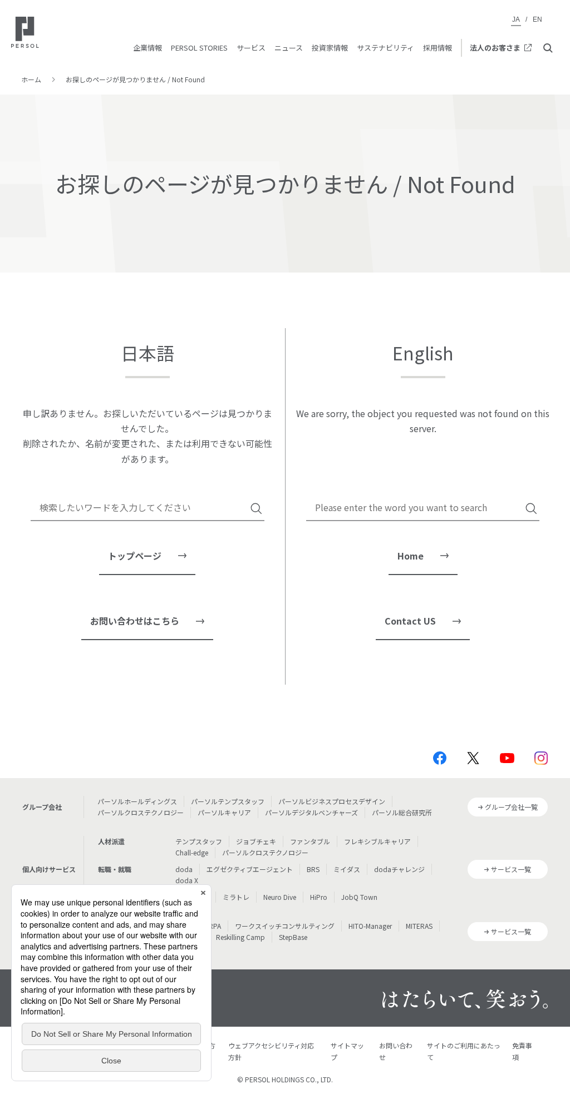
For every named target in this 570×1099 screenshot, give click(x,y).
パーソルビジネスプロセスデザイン (331, 801)
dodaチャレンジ (399, 869)
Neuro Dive (279, 897)
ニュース (288, 47)
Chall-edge (191, 852)
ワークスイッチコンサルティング (285, 925)
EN (537, 19)
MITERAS (419, 925)
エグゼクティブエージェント (250, 869)
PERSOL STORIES (199, 47)
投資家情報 (330, 47)
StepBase (293, 937)
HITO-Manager (370, 925)
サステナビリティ (385, 47)
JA (516, 19)
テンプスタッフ (198, 841)
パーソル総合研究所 (402, 812)
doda (184, 869)
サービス (251, 47)
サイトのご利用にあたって (463, 1051)
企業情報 (147, 47)
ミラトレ (236, 897)
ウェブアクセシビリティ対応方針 (271, 1051)
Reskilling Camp (240, 937)
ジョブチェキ (256, 841)
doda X (186, 880)
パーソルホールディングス (137, 801)
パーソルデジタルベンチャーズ (311, 812)
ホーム (31, 79)
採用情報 (437, 47)
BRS (313, 869)
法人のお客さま (495, 47)
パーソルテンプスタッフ (227, 801)
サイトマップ (347, 1051)
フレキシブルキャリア (377, 841)
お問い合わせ (395, 1051)
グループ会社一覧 (511, 806)
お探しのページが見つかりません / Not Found (135, 79)
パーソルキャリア (224, 812)
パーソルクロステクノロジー (140, 812)
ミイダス (346, 869)
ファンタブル (310, 841)
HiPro (318, 897)
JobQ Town (359, 897)
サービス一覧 (511, 869)
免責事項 (522, 1051)
